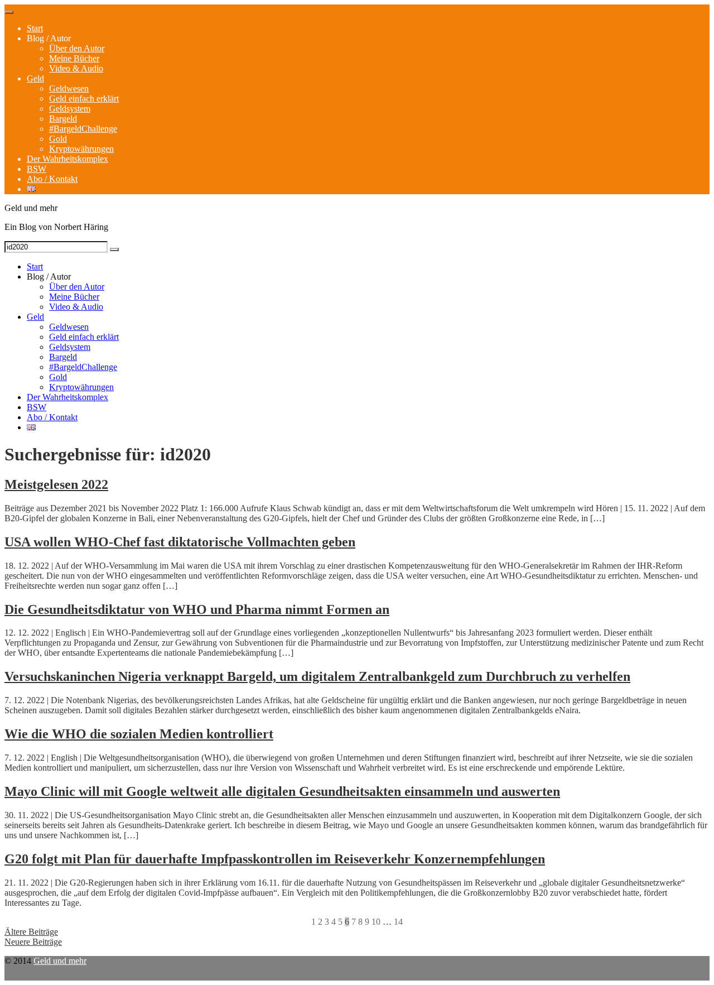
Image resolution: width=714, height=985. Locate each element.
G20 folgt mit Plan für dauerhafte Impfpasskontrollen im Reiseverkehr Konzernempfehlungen (274, 859)
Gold (58, 138)
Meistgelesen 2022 (56, 484)
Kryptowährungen (81, 148)
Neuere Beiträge (33, 941)
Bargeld (63, 118)
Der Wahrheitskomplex (67, 159)
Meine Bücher (74, 58)
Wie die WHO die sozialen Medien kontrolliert (138, 734)
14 (398, 921)
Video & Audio (76, 68)
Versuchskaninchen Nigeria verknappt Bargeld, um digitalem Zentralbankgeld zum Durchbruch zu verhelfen (317, 676)
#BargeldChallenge (83, 128)
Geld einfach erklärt (84, 98)
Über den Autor (76, 48)
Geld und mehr (59, 960)
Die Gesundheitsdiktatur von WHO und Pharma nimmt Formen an (196, 609)
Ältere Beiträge (31, 931)
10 (376, 921)
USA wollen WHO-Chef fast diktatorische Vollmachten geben (179, 542)
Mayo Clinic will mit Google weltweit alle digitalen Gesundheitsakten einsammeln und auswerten (282, 791)
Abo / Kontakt (52, 179)
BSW (36, 169)
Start (35, 28)
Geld (35, 78)
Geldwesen (69, 88)
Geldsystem (69, 108)
